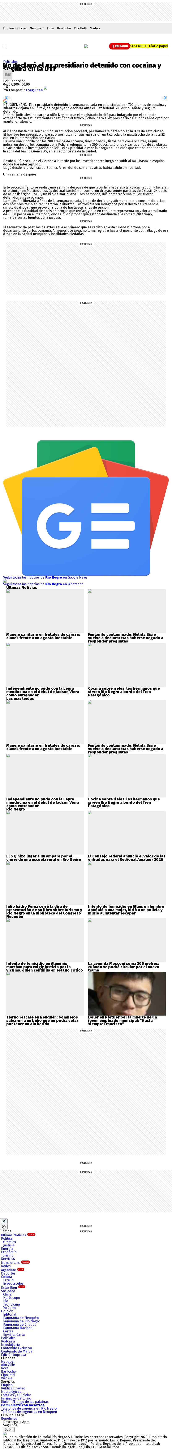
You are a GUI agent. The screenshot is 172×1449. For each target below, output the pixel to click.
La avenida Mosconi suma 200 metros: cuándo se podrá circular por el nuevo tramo (123, 967)
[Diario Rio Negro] (5, 1434)
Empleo (7, 1385)
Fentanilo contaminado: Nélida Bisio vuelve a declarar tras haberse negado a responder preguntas (125, 638)
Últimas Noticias (17, 1235)
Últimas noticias (15, 28)
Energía (7, 1249)
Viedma (95, 28)
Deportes (8, 1273)
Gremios (9, 1242)
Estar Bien (12, 1288)
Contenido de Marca (16, 1351)
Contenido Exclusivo (16, 1348)
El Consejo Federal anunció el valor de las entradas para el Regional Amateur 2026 (126, 858)
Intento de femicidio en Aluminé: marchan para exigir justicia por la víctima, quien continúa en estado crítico (44, 967)
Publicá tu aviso (13, 1388)
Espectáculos (13, 1283)
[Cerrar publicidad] (4, 1221)
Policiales (10, 62)
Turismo (7, 1255)
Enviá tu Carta (14, 1335)
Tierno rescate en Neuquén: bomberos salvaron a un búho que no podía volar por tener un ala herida (42, 1020)
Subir (9, 1429)
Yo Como (9, 1308)
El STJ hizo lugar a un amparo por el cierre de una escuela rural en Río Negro (43, 858)
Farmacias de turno (16, 1398)
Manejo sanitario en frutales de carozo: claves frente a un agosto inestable (43, 636)
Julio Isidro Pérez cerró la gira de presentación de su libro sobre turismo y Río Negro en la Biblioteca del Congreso (44, 910)
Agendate (12, 1270)
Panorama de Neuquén (21, 1318)
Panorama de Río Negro (21, 1321)
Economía (8, 1252)
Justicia (8, 1245)
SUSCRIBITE (149, 46)
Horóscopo (11, 1298)
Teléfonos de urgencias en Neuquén (29, 1412)
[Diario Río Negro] (86, 46)
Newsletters (15, 1263)
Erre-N (8, 1280)
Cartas (8, 1331)
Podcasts (8, 1341)
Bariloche (64, 28)
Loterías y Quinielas (16, 1395)
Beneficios (9, 1418)
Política (7, 1239)
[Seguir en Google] (5, 101)
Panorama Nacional (18, 1328)
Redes (6, 1266)
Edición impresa (13, 1355)
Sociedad (8, 1291)
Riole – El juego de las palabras (25, 1402)
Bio (5, 1301)
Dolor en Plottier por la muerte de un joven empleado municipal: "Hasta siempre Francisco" (122, 1020)
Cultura (6, 1277)
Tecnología (11, 1304)
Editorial (9, 1314)
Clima (7, 1294)
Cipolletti (80, 28)
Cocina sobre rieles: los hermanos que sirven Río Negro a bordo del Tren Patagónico (124, 691)
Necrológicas (11, 1392)
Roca (50, 28)
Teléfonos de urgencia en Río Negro (29, 1408)
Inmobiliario (10, 1345)
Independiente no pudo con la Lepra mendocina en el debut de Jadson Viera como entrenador (42, 691)
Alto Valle (8, 1365)
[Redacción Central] (7, 72)
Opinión (7, 1311)
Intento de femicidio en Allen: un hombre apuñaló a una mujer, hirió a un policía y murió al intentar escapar (126, 910)
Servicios (8, 1259)
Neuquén (37, 28)
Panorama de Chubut (19, 1325)
